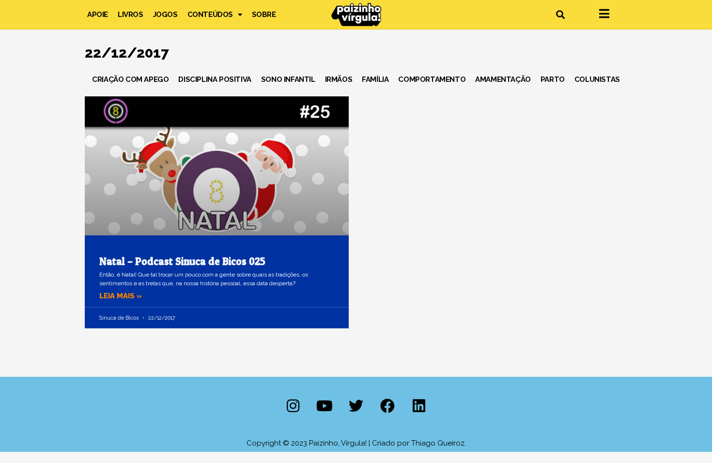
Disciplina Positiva (214, 79)
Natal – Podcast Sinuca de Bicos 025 (182, 261)
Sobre (264, 14)
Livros (130, 14)
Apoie (97, 14)
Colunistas (597, 79)
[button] (560, 15)
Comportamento (431, 79)
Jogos (165, 14)
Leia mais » (120, 296)
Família (375, 79)
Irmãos (339, 79)
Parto (553, 79)
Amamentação (503, 79)
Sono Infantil (288, 79)
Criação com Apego (130, 79)
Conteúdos (210, 14)
